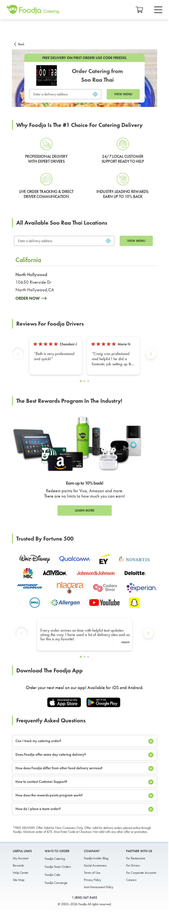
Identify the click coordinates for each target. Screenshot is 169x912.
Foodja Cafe (52, 875)
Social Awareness (95, 865)
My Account (20, 858)
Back (21, 44)
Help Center (20, 873)
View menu (123, 94)
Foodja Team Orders (58, 867)
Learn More (84, 510)
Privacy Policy (92, 880)
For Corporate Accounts (141, 873)
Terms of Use (92, 873)
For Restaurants (135, 858)
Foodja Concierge (56, 883)
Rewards (18, 865)
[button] (19, 357)
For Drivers (133, 865)
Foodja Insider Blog (96, 858)
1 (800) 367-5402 (84, 897)
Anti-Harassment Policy (98, 887)
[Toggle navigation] (158, 9)
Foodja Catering (55, 859)
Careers (131, 880)
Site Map (18, 880)
